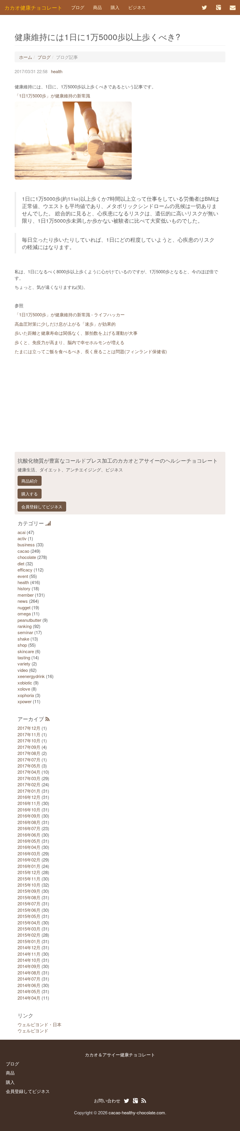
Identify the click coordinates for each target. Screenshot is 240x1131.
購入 (115, 7)
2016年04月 (29, 847)
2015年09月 (29, 891)
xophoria (26, 695)
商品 (97, 7)
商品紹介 (29, 481)
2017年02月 (29, 784)
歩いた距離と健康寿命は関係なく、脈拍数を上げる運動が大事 (76, 333)
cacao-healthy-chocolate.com (137, 1112)
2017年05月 (29, 766)
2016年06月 (29, 835)
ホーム (25, 57)
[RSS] (47, 718)
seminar (25, 632)
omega (24, 613)
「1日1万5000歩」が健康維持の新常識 (52, 95)
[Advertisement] (120, 405)
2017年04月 (29, 772)
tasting (24, 657)
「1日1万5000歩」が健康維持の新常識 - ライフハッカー (70, 314)
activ (22, 538)
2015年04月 (29, 922)
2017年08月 (29, 753)
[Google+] (218, 7)
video (23, 670)
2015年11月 (29, 879)
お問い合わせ (107, 1100)
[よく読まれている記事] (48, 523)
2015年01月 (29, 941)
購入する (29, 494)
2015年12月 (29, 872)
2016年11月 (29, 803)
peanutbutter (29, 620)
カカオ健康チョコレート (33, 7)
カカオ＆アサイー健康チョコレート (120, 1054)
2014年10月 (29, 960)
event (23, 576)
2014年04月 (29, 998)
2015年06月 (29, 910)
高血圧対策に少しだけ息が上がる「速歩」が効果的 (65, 324)
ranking (25, 626)
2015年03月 (29, 929)
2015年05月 (29, 916)
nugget (24, 607)
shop (22, 645)
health (56, 71)
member (26, 595)
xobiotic (25, 682)
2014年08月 (29, 972)
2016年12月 (29, 797)
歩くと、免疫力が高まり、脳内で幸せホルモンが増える (69, 342)
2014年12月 (29, 947)
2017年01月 (29, 791)
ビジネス (137, 7)
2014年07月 (29, 979)
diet (21, 563)
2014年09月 (29, 966)
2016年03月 (29, 853)
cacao (23, 551)
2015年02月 (29, 935)
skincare (26, 651)
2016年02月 (29, 860)
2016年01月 (29, 866)
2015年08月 (29, 897)
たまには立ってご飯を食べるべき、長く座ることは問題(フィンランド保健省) (91, 351)
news (23, 601)
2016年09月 (29, 816)
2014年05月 (29, 991)
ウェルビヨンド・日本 (39, 1024)
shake (23, 639)
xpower (25, 701)
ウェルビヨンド (33, 1030)
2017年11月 (29, 734)
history (24, 588)
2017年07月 (29, 759)
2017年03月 (29, 778)
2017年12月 (29, 728)
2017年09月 (29, 747)
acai (21, 532)
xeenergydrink (31, 676)
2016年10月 (29, 809)
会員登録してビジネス (41, 506)
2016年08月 (29, 822)
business (26, 544)
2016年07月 (29, 828)
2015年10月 (29, 885)
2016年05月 (29, 841)
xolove (24, 689)
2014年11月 (29, 954)
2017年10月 (29, 740)
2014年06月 (29, 985)
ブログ (77, 7)
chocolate (27, 557)
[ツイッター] (204, 7)
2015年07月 (29, 903)
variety (24, 663)
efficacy (25, 570)
